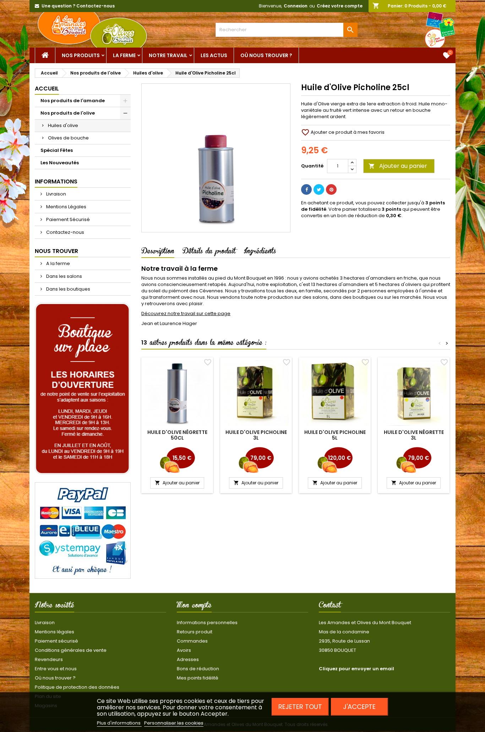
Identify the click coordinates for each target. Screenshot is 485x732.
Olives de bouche (68, 137)
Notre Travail (168, 55)
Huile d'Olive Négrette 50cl (177, 435)
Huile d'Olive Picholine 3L (256, 435)
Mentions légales (54, 631)
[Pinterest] (331, 189)
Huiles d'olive (63, 125)
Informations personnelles (207, 622)
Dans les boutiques (67, 289)
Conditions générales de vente (71, 650)
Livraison (55, 194)
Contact (330, 606)
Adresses (188, 659)
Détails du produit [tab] (209, 252)
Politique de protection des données (77, 687)
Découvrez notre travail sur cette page (185, 313)
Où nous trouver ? (266, 55)
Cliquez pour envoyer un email (356, 668)
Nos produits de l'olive (67, 113)
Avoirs (184, 650)
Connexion (295, 6)
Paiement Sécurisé (67, 219)
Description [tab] (157, 252)
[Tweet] (319, 189)
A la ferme (57, 263)
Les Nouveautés (59, 162)
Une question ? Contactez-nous (78, 6)
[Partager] (306, 189)
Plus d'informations (119, 723)
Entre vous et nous (56, 668)
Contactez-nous (64, 232)
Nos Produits (81, 55)
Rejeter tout (300, 706)
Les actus (214, 55)
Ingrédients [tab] (260, 252)
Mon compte (194, 606)
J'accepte (359, 706)
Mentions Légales (65, 206)
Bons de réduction (198, 668)
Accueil (47, 88)
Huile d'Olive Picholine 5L (335, 435)
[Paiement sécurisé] (83, 530)
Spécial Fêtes (56, 150)
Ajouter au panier (398, 166)
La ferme (124, 55)
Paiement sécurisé (56, 641)
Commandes (192, 641)
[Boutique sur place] (83, 388)
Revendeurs (49, 659)
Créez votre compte (340, 6)
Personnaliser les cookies (173, 723)
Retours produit (194, 631)
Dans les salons (63, 276)
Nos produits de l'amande (72, 100)
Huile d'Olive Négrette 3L (414, 435)
